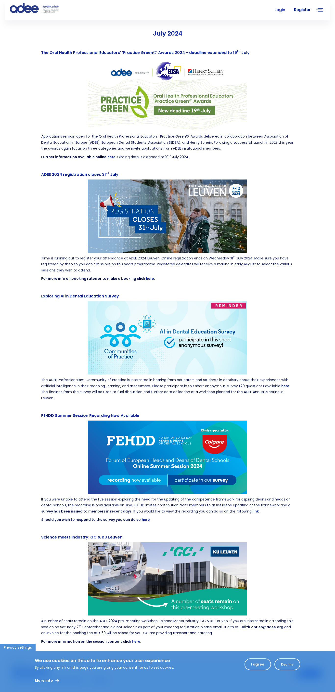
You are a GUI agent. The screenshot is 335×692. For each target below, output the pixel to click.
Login (279, 10)
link (256, 511)
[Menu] (319, 10)
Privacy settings (18, 647)
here (111, 156)
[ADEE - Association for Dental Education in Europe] (46, 8)
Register (302, 10)
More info (44, 680)
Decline (287, 664)
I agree (257, 664)
